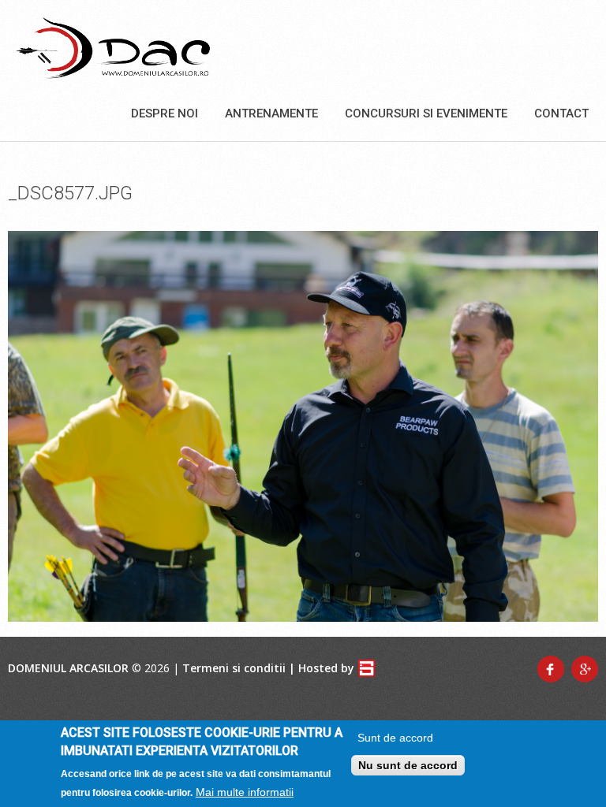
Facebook (550, 669)
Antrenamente (271, 113)
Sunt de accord (395, 737)
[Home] (113, 47)
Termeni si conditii (234, 667)
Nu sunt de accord (408, 765)
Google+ (584, 669)
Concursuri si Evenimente (426, 113)
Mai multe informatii (245, 792)
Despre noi (164, 113)
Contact (561, 113)
